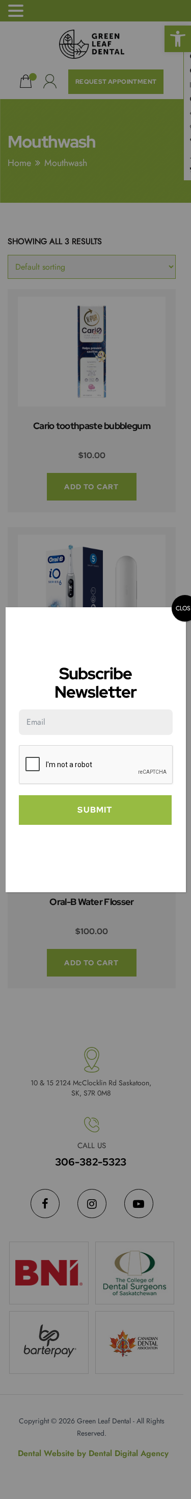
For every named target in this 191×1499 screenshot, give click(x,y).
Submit (94, 809)
